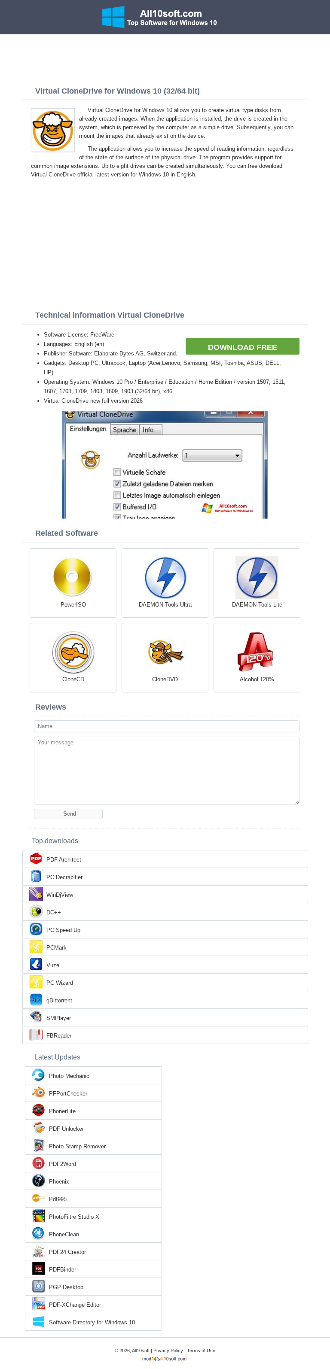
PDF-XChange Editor (75, 1305)
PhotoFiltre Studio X (74, 1217)
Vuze (52, 965)
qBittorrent (59, 1000)
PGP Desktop (66, 1287)
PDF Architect (63, 859)
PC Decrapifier (64, 877)
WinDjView (59, 895)
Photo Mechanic (69, 1076)
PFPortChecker (68, 1093)
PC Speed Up (63, 930)
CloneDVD (165, 679)
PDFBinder (62, 1269)
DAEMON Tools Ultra (165, 604)
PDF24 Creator (67, 1252)
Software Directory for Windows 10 (92, 1322)
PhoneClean (64, 1234)
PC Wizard (59, 983)
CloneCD (73, 679)
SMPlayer (58, 1018)
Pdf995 (58, 1199)
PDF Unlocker (66, 1129)
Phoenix (59, 1181)
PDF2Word (62, 1164)
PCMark (56, 947)
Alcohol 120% (257, 679)
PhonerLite (62, 1111)
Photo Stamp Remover (77, 1146)
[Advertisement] (165, 58)
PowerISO (73, 604)
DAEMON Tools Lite (257, 604)
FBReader (58, 1035)
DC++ (53, 912)
